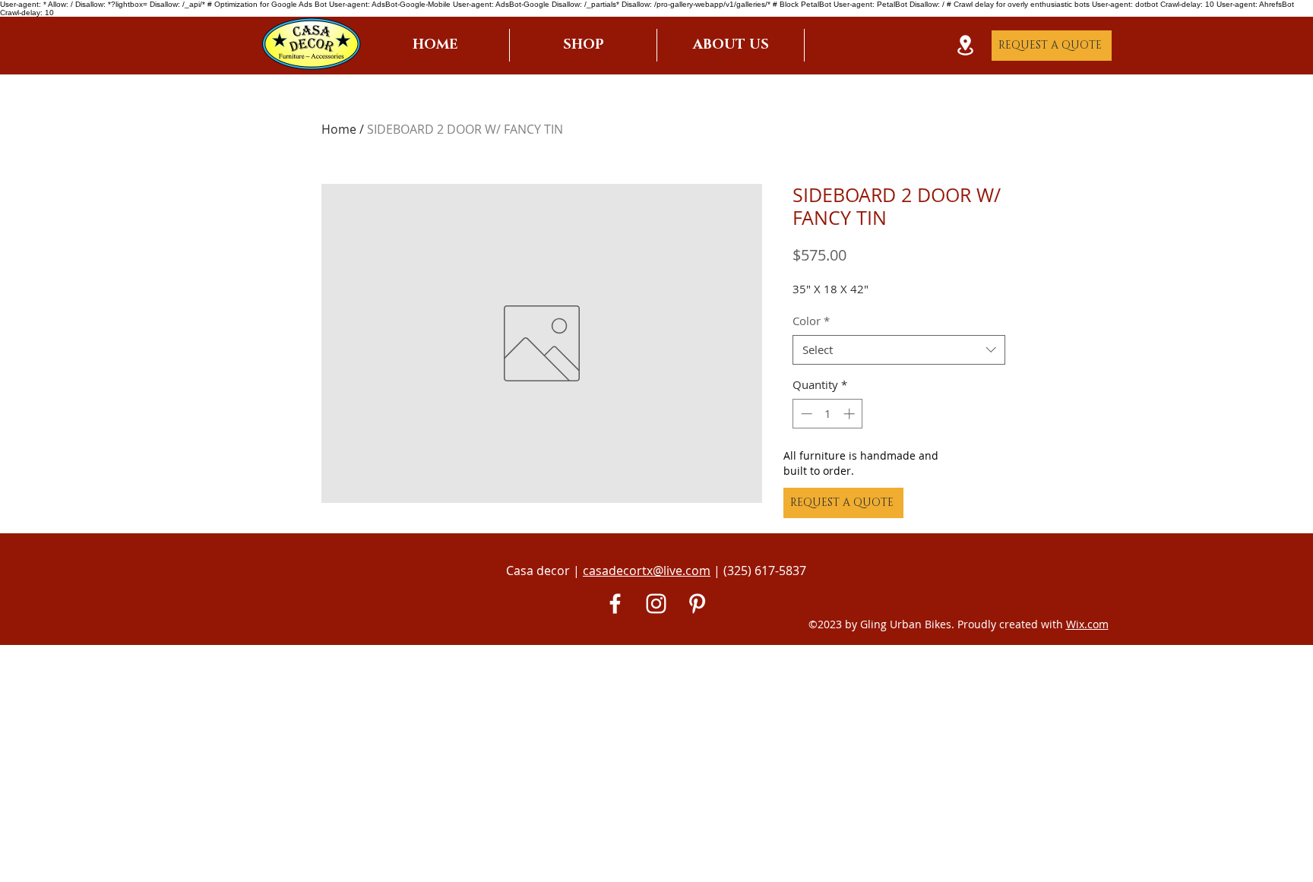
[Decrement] (805, 414)
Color (811, 320)
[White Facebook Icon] (615, 603)
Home (338, 129)
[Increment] (850, 414)
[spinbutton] (827, 414)
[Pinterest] (697, 603)
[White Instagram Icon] (656, 603)
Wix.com (1087, 624)
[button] (583, 45)
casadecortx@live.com (646, 570)
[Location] (965, 45)
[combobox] (899, 350)
